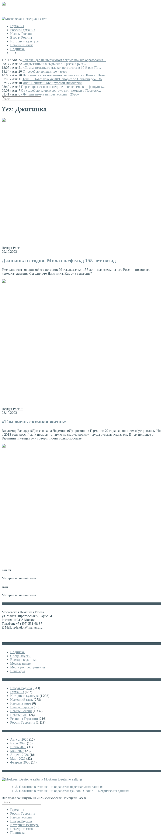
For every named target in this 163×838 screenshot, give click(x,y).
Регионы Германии (24, 718)
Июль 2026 (18, 743)
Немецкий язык (21, 45)
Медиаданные (20, 663)
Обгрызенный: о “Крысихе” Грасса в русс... (54, 64)
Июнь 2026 (18, 747)
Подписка (17, 49)
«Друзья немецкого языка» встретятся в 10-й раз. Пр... (62, 67)
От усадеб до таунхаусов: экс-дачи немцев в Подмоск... (61, 90)
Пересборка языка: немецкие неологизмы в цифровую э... (63, 86)
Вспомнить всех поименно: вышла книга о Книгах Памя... (65, 75)
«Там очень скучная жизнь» (34, 421)
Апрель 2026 (19, 755)
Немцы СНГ (19, 715)
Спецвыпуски (20, 656)
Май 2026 (17, 751)
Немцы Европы (21, 707)
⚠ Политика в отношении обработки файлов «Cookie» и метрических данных (72, 791)
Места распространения (27, 667)
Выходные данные (23, 659)
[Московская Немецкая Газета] (24, 19)
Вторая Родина (21, 37)
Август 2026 (19, 739)
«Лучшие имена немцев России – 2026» (50, 94)
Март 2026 (17, 758)
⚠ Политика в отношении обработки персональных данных (59, 787)
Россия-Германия (22, 30)
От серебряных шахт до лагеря (45, 71)
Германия (17, 26)
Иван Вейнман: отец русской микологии (52, 83)
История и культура (24, 41)
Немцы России (21, 33)
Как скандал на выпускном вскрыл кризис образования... (64, 60)
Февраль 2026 (20, 762)
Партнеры (17, 671)
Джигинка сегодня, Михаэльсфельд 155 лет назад (59, 260)
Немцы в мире (20, 703)
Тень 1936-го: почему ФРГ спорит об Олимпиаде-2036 (62, 79)
